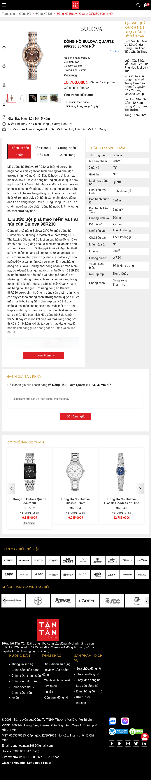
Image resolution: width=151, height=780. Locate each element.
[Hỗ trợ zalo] (112, 721)
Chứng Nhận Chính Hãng (67, 151)
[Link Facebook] (112, 744)
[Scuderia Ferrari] (97, 560)
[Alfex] (38, 574)
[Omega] (83, 560)
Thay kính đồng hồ (88, 680)
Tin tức (48, 691)
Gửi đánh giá (75, 416)
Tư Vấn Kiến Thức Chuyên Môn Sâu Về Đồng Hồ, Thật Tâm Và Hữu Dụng (57, 129)
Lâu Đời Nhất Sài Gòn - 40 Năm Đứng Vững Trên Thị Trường (135, 104)
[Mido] (83, 574)
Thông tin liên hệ (22, 664)
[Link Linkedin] (144, 744)
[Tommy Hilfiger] (127, 560)
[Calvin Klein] (23, 574)
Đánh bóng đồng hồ (89, 691)
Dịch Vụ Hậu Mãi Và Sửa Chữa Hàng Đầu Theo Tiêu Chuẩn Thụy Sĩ (135, 48)
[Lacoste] (112, 560)
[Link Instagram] (128, 744)
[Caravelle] (68, 574)
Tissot (47, 762)
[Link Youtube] (120, 744)
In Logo (81, 702)
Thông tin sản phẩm (19, 151)
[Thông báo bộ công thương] (118, 734)
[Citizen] (9, 560)
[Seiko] (142, 574)
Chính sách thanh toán (26, 675)
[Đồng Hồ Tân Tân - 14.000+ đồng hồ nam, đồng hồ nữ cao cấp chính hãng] (75, 5)
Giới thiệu (50, 686)
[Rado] (9, 574)
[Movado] (23, 560)
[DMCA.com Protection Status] (136, 734)
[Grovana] (53, 574)
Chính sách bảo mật (57, 680)
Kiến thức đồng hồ (56, 697)
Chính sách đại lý (22, 687)
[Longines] (53, 560)
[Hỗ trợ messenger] (125, 721)
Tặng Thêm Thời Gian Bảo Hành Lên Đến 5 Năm (77, 117)
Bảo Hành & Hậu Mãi (43, 151)
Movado (19, 762)
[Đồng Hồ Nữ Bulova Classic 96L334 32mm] (75, 489)
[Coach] (142, 560)
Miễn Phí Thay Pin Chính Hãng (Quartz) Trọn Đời (40, 124)
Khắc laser (83, 697)
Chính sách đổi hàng (24, 681)
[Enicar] (97, 574)
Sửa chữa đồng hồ (88, 668)
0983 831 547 (22, 751)
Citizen (6, 762)
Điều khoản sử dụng (57, 664)
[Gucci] (112, 574)
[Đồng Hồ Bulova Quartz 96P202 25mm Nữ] (29, 489)
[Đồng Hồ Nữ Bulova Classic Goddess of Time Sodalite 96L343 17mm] (121, 489)
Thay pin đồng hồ (87, 674)
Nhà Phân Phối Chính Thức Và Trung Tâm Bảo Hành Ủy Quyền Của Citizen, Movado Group (134, 85)
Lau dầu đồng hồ (87, 685)
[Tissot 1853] (68, 560)
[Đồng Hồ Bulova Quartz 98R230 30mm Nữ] (11, 98)
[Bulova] (38, 560)
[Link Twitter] (136, 744)
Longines (33, 762)
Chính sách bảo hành (25, 669)
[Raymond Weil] (127, 574)
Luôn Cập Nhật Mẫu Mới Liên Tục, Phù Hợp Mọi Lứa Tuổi (136, 66)
